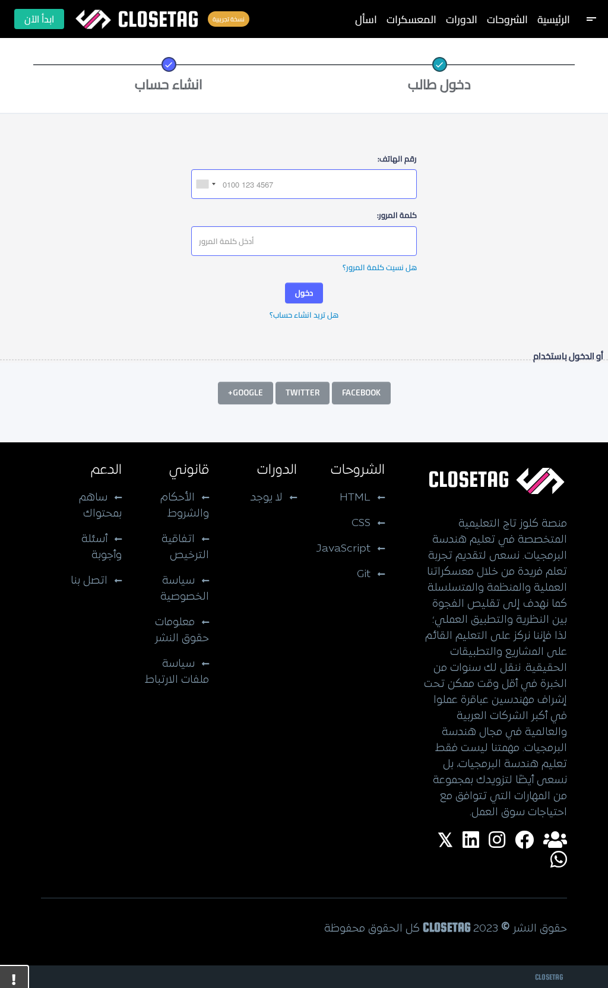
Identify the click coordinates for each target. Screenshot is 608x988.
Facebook (361, 392)
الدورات (461, 19)
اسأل (366, 19)
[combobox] (205, 184)
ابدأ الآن (39, 19)
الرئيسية (553, 19)
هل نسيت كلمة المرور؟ (380, 267)
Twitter (302, 392)
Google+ (245, 392)
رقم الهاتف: (397, 159)
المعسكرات (411, 19)
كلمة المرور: (397, 215)
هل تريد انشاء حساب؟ (304, 315)
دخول (304, 293)
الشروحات (507, 19)
